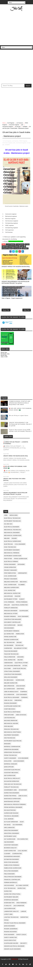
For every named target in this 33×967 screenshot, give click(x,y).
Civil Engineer (10, 123)
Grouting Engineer (11, 830)
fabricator (20, 633)
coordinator (17, 853)
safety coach (21, 934)
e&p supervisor (9, 775)
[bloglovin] (13, 964)
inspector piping (10, 795)
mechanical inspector (12, 593)
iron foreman (21, 902)
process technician (11, 729)
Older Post (27, 310)
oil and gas (18, 126)
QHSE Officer (9, 766)
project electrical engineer (14, 923)
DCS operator (9, 694)
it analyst (7, 905)
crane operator (10, 567)
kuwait (21, 599)
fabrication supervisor (12, 868)
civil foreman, (15, 141)
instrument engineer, (7, 142)
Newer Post (6, 310)
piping (6, 920)
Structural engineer (12, 671)
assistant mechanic (11, 772)
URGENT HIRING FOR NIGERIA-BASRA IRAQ (16, 266)
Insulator (7, 761)
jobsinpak (18, 700)
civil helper (22, 850)
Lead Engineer (19, 761)
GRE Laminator (9, 827)
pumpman (24, 691)
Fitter (25, 665)
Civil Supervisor (10, 576)
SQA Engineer (9, 842)
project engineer (10, 578)
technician (19, 645)
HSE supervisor (9, 625)
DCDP (22, 821)
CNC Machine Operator (12, 665)
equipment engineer (11, 735)
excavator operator (11, 781)
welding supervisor (11, 587)
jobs (22, 124)
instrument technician (12, 521)
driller (7, 605)
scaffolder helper (11, 943)
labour (23, 911)
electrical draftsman (12, 712)
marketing (24, 917)
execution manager (11, 862)
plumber (21, 584)
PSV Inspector (23, 839)
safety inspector (10, 937)
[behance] (23, 964)
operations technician (12, 752)
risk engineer (9, 934)
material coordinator (12, 746)
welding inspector (11, 581)
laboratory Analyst (11, 911)
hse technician (9, 738)
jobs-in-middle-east (11, 691)
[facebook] (2, 964)
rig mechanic (9, 680)
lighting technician (11, 917)
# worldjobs (25, 248)
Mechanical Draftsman (12, 732)
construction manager (12, 619)
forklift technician (11, 787)
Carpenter (8, 648)
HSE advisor (20, 685)
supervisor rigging (11, 813)
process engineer (10, 610)
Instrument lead (10, 836)
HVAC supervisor (10, 584)
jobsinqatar (22, 573)
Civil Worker (8, 819)
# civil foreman (20, 244)
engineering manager (12, 856)
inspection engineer (11, 792)
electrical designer (11, 697)
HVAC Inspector (9, 659)
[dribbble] (16, 964)
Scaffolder (24, 610)
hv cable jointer (22, 885)
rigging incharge (10, 931)
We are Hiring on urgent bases (18, 415)
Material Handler (10, 764)
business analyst (10, 847)
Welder (7, 538)
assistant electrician (12, 769)
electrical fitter (21, 662)
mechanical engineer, (21, 142)
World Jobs (4, 352)
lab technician (9, 717)
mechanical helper (11, 723)
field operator (9, 657)
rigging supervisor (11, 639)
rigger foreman (10, 616)
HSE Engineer (9, 628)
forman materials (10, 882)
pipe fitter (8, 558)
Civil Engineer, (8, 141)
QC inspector (9, 633)
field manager (9, 873)
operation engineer (11, 749)
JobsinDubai (8, 662)
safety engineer (10, 758)
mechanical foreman (11, 552)
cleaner (7, 853)
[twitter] (6, 964)
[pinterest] (9, 964)
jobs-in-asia (22, 795)
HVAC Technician (10, 547)
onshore (20, 657)
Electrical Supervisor (12, 541)
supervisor (20, 680)
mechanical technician (12, 529)
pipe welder (8, 726)
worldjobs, (7, 144)
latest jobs (8, 914)
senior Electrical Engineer (14, 946)
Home (3, 123)
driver (19, 642)
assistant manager (11, 845)
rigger (14, 538)
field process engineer (12, 876)
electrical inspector (20, 605)
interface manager (11, 899)
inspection (21, 888)
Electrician (8, 544)
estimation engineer (11, 859)
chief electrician (19, 668)
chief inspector (10, 850)
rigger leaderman (10, 928)
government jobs (10, 790)
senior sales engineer (12, 949)
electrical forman (11, 561)
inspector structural (12, 894)
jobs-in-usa (8, 700)
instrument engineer (14, 124)
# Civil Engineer (11, 244)
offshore (21, 564)
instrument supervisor (12, 555)
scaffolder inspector (12, 706)
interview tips (9, 902)
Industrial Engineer (11, 833)
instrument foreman (11, 631)
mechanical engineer (7, 126)
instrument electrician (12, 740)
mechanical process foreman (15, 804)
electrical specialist (12, 778)
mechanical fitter (10, 613)
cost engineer (21, 694)
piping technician (10, 755)
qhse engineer (9, 926)
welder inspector (10, 683)
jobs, (14, 142)
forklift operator (11, 607)
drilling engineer (10, 677)
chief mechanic (9, 709)
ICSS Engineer (23, 758)
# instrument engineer (13, 246)
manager (7, 743)
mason (20, 625)
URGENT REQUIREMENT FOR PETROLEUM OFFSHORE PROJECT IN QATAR (15, 282)
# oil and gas (17, 248)
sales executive (10, 940)
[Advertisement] (16, 27)
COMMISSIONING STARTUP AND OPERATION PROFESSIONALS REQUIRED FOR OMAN (19, 403)
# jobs (22, 246)
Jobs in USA (4, 356)
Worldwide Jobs (5, 354)
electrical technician (12, 518)
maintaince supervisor (12, 798)
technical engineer (11, 816)
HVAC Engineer (23, 616)
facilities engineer (11, 871)
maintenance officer (11, 801)
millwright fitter (20, 648)
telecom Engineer (10, 651)
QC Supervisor (9, 688)
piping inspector (10, 636)
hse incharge (9, 885)
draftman (20, 688)
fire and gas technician (12, 784)
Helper (20, 659)
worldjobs (25, 126)
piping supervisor (20, 558)
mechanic (23, 581)
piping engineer (10, 564)
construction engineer (12, 674)
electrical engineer (11, 526)
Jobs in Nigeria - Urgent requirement (12, 298)
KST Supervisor (9, 839)
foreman (24, 697)
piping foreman (21, 602)
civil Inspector (9, 590)
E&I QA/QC (7, 824)
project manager (10, 570)
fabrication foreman (11, 865)
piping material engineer (13, 807)
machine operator (10, 720)
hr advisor (23, 790)
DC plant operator (11, 821)
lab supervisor (9, 908)
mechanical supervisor (12, 535)
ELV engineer (17, 824)
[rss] (19, 964)
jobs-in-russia (21, 714)
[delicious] (30, 964)
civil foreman (19, 123)
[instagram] (26, 964)
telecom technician (11, 654)
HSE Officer (8, 596)
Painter (17, 596)
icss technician (9, 888)
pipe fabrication (10, 573)
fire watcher (9, 714)
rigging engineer (10, 703)
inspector (8, 891)
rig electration (10, 810)
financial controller (12, 879)
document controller (12, 622)
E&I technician (9, 642)
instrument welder (11, 897)
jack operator (19, 905)
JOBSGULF (14, 959)
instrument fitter (10, 599)
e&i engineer (8, 645)
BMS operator (9, 685)
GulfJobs (7, 668)
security (23, 943)
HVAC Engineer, (23, 141)
